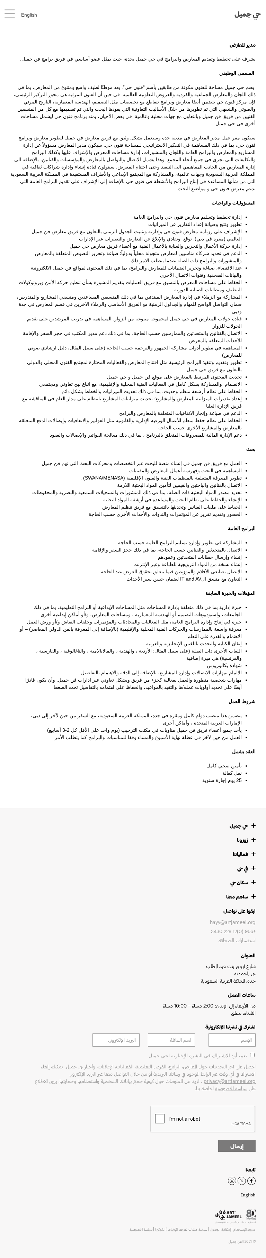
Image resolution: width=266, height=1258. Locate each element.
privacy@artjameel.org (230, 1081)
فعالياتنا (240, 854)
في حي (242, 868)
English (29, 15)
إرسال (236, 1145)
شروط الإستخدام (244, 1229)
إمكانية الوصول (220, 1229)
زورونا (242, 840)
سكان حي (239, 882)
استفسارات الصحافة (237, 940)
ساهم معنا (237, 897)
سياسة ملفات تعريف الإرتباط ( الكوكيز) (181, 1229)
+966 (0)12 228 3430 (233, 931)
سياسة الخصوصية (231, 1088)
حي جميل (247, 14)
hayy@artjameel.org (233, 922)
